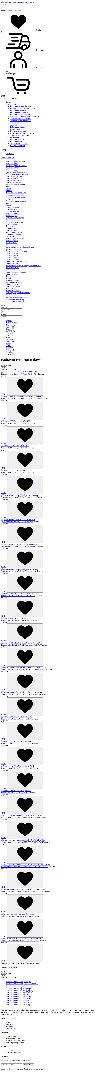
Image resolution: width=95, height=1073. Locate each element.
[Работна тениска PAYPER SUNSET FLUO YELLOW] (23, 889)
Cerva (8, 333)
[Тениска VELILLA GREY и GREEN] (16, 618)
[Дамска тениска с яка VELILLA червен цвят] (19, 495)
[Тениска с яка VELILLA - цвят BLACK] (17, 766)
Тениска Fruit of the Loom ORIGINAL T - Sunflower (21, 399)
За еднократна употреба (19, 135)
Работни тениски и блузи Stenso (18, 988)
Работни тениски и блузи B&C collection (22, 984)
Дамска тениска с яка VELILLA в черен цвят (18, 571)
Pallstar (8, 348)
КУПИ (3, 394)
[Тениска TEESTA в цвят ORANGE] (15, 421)
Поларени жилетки (17, 146)
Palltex (8, 335)
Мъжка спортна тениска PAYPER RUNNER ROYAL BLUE (24, 867)
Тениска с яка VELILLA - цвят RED (15, 793)
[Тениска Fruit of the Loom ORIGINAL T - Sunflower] (22, 396)
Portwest (9, 350)
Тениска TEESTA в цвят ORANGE (15, 423)
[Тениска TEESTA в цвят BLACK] (15, 446)
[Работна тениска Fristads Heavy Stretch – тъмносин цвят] (24, 667)
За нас (8, 1022)
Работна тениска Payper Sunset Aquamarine (17, 916)
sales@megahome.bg (13, 1052)
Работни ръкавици (17, 127)
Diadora (8, 329)
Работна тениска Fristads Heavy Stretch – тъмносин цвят (23, 670)
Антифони (14, 123)
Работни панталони (18, 110)
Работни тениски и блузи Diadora (19, 990)
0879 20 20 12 (11, 1050)
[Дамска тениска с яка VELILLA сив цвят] (18, 520)
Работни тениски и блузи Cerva (18, 994)
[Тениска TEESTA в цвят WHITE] (14, 470)
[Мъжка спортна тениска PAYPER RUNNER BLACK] (23, 840)
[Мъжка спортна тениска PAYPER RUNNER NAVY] (22, 815)
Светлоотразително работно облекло (24, 117)
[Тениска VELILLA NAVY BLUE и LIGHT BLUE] (21, 643)
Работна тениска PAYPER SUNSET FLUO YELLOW (22, 891)
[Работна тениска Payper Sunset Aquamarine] (18, 914)
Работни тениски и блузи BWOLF (19, 992)
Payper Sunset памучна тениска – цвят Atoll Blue (20, 941)
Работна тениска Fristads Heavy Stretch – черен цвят (21, 694)
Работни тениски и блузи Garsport (19, 1002)
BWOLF (9, 331)
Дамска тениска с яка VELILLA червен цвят (18, 497)
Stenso (8, 327)
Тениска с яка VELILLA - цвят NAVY (16, 743)
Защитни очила (16, 125)
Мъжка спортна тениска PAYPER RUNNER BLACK (22, 842)
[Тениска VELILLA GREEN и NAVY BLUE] (19, 594)
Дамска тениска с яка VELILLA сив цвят (17, 522)
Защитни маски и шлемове (20, 119)
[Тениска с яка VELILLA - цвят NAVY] (17, 741)
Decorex (9, 339)
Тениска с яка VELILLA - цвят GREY (16, 719)
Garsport (9, 342)
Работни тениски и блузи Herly (18, 1005)
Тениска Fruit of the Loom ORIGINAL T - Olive (19, 374)
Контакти (9, 1024)
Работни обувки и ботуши (20, 106)
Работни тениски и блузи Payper (18, 982)
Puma (8, 352)
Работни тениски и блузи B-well (18, 998)
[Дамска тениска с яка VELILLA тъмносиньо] (19, 544)
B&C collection (11, 323)
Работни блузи (16, 142)
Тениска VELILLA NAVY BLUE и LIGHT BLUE (20, 645)
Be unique (9, 325)
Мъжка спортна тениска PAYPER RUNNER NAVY (21, 817)
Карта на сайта (11, 1028)
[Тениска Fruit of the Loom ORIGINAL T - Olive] (20, 372)
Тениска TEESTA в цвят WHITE (14, 472)
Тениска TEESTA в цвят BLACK (14, 448)
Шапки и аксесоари (18, 131)
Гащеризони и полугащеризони (22, 108)
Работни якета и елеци (19, 112)
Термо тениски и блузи (19, 144)
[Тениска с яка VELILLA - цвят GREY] (17, 717)
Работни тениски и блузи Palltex (18, 996)
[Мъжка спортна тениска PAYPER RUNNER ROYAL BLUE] (25, 865)
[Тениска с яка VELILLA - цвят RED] (16, 791)
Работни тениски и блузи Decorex (19, 1000)
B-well (8, 337)
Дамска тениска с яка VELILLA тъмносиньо (18, 546)
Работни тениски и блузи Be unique (20, 986)
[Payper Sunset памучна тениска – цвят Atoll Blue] (21, 939)
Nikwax (8, 346)
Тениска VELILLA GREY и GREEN (15, 620)
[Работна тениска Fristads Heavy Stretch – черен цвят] (22, 692)
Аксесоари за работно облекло (22, 133)
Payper (8, 321)
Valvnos (8, 354)
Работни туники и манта (20, 114)
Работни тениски (17, 139)
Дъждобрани (15, 129)
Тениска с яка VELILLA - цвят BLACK (16, 768)
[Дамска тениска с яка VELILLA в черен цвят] (19, 569)
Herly (8, 344)
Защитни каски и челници (20, 121)
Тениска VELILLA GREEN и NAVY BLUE (18, 596)
